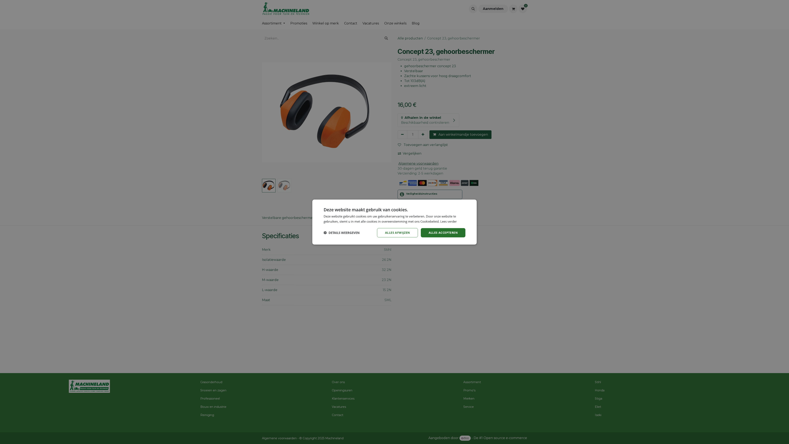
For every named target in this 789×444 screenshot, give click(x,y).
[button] (342, 232)
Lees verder (448, 221)
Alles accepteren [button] (443, 233)
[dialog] (394, 222)
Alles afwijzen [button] (397, 233)
